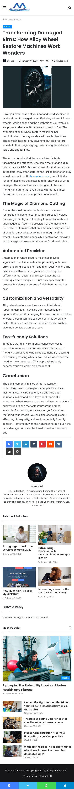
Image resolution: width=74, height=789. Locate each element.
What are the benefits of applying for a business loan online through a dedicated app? (47, 750)
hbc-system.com (39, 176)
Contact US (45, 776)
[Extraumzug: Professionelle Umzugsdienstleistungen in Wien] (54, 535)
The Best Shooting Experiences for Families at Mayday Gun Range (45, 720)
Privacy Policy (30, 776)
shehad (10, 61)
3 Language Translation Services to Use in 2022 (18, 548)
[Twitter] (17, 444)
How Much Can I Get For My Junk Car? (17, 592)
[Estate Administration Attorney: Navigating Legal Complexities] (12, 737)
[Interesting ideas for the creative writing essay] (54, 576)
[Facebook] (9, 444)
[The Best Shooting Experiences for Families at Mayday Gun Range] (12, 723)
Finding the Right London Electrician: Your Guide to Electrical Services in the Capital (47, 706)
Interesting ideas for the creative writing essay (53, 590)
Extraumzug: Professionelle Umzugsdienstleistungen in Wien (54, 553)
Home (8, 19)
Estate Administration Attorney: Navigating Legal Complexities (44, 734)
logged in (22, 617)
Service (18, 19)
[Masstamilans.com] (19, 7)
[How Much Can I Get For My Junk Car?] (19, 577)
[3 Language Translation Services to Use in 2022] (19, 534)
